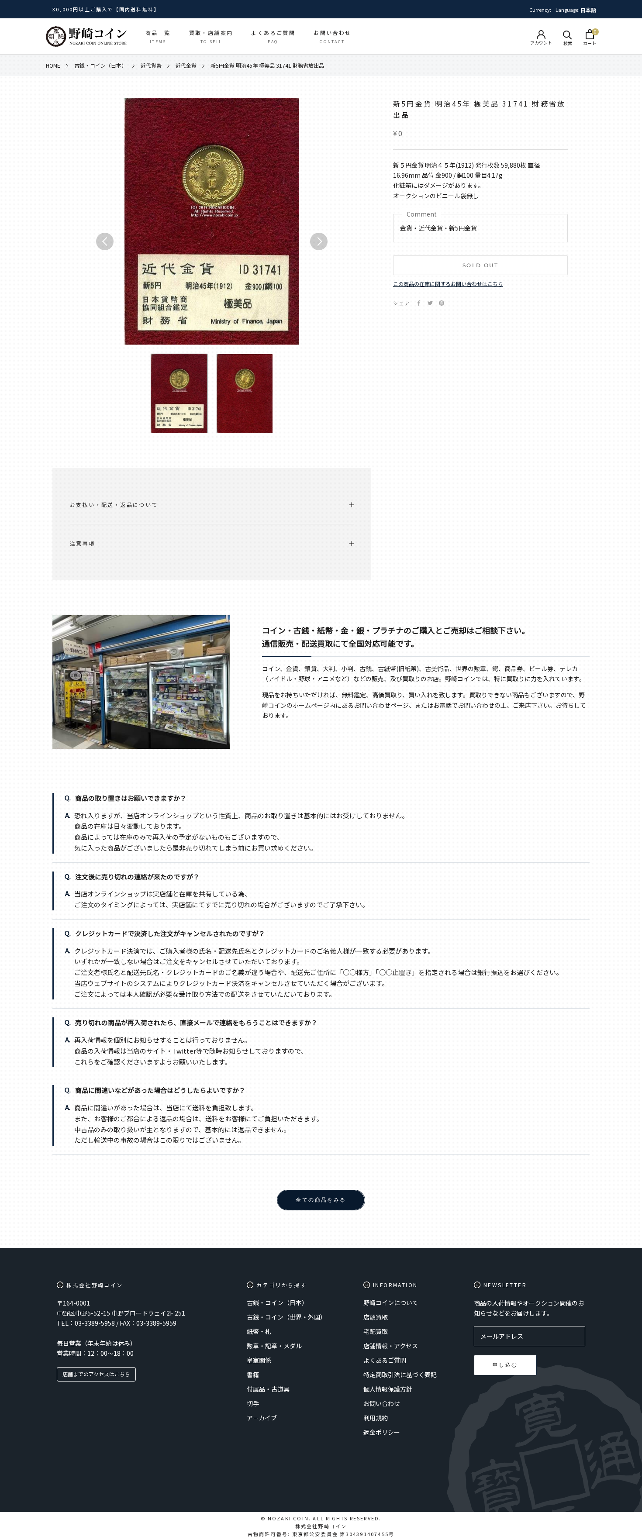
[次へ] (319, 241)
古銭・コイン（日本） (277, 1302)
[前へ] (105, 241)
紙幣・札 (259, 1331)
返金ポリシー (381, 1432)
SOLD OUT (480, 265)
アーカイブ (262, 1417)
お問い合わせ (381, 1403)
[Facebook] (418, 303)
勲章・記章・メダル (274, 1345)
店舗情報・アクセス (390, 1345)
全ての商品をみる (321, 1199)
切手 (253, 1403)
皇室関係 (259, 1360)
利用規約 (375, 1417)
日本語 (588, 10)
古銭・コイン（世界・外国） (286, 1317)
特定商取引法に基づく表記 (400, 1374)
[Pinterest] (441, 303)
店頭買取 (375, 1317)
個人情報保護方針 (387, 1389)
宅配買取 (375, 1331)
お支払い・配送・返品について (114, 504)
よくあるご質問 (384, 1360)
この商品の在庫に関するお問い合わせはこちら (448, 283)
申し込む (505, 1364)
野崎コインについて (390, 1302)
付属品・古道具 (268, 1389)
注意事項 (82, 543)
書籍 (253, 1374)
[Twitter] (430, 303)
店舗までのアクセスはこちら (96, 1374)
